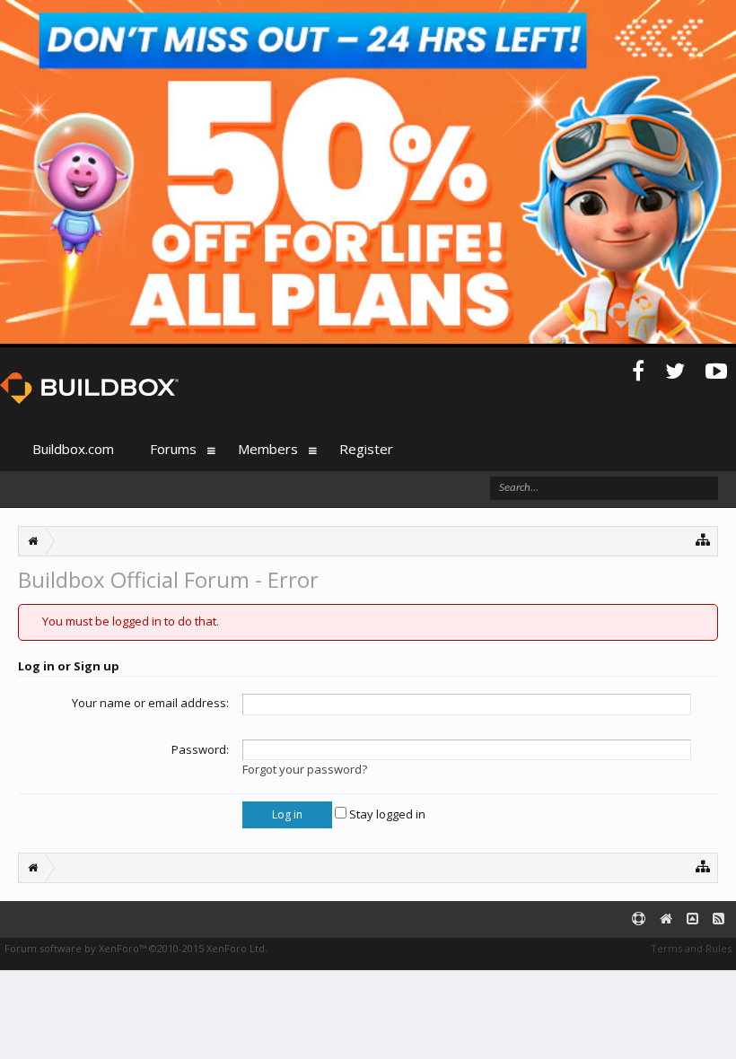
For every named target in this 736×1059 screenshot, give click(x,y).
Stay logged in (385, 814)
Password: (200, 749)
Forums (173, 449)
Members (268, 449)
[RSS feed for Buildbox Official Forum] (718, 919)
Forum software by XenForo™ (135, 948)
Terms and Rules (691, 948)
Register (366, 449)
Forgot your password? (304, 769)
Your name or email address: (150, 703)
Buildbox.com (73, 449)
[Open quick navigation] (703, 538)
